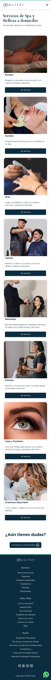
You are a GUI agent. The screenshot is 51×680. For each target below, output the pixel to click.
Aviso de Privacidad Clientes (25, 653)
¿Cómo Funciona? (25, 603)
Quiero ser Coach (25, 618)
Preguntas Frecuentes (25, 638)
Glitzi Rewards (25, 611)
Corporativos (25, 584)
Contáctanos (25, 649)
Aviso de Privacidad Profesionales (25, 656)
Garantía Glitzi (25, 607)
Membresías (25, 591)
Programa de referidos (25, 615)
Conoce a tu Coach (25, 622)
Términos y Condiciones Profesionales (25, 645)
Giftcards (25, 588)
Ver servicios (25, 90)
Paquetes (25, 576)
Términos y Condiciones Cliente (25, 642)
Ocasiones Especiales (25, 580)
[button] (47, 5)
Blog (26, 626)
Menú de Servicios (25, 573)
